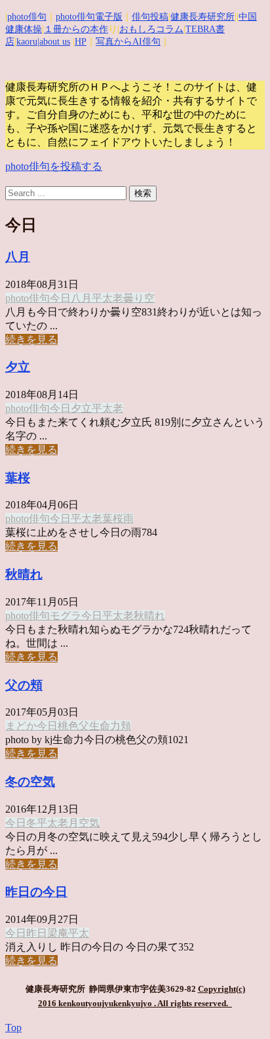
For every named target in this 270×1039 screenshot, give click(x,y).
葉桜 (17, 478)
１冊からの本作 (76, 29)
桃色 (68, 725)
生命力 (105, 725)
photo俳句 (27, 17)
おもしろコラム (151, 29)
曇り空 (139, 298)
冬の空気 (30, 781)
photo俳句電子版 (89, 17)
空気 (89, 822)
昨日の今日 (36, 892)
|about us (53, 42)
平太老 (107, 298)
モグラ (65, 615)
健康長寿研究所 (202, 17)
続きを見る (31, 339)
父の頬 (24, 685)
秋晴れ (24, 574)
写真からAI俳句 (128, 42)
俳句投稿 (150, 17)
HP (81, 42)
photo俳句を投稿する (53, 166)
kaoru (26, 42)
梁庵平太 (68, 933)
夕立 (17, 367)
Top (13, 1027)
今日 (60, 298)
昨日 (36, 933)
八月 (17, 257)
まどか (21, 725)
